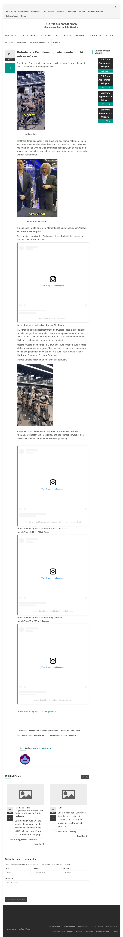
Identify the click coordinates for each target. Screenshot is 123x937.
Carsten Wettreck (61, 24)
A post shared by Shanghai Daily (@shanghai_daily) (53, 611)
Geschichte (60, 11)
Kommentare (71, 11)
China (72, 730)
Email (37, 868)
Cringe (23, 16)
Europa (24, 840)
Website (67, 868)
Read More (38, 844)
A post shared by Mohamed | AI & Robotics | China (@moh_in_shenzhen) (53, 522)
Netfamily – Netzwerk (95, 11)
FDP (60, 808)
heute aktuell (11, 11)
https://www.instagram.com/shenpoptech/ (36, 711)
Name (7, 868)
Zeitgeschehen (23, 11)
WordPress (25, 929)
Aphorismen (57, 832)
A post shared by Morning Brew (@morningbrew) (52, 700)
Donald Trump (15, 840)
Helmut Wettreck (12, 16)
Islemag (8, 929)
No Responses (55, 735)
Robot (30, 735)
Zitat (44, 11)
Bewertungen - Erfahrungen (58, 730)
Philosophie (35, 11)
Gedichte (82, 11)
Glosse (51, 11)
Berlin (65, 832)
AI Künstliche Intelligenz (38, 730)
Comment (9, 878)
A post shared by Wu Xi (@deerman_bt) (53, 318)
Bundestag (72, 832)
